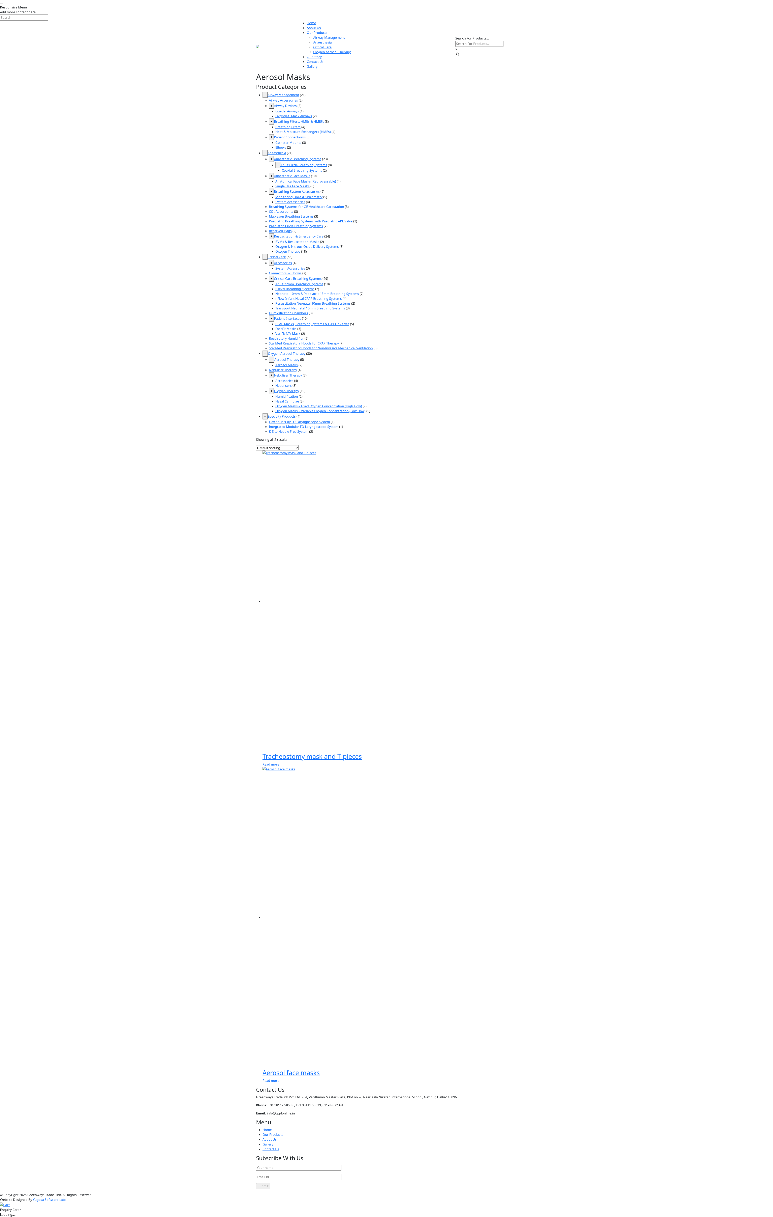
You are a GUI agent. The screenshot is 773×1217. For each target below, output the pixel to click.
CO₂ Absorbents (281, 211)
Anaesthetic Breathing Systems (297, 159)
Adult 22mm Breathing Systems (299, 284)
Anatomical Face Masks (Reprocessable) (305, 181)
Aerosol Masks (286, 365)
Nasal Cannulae (287, 401)
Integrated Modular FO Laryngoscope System (303, 426)
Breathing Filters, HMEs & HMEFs (299, 121)
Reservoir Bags (280, 231)
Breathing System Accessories (297, 191)
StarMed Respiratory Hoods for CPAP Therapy (304, 343)
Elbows (280, 147)
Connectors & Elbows (285, 273)
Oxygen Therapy (287, 251)
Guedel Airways (287, 111)
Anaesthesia (322, 42)
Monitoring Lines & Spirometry (298, 197)
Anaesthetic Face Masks (292, 176)
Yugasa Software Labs (49, 1199)
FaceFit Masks (286, 329)
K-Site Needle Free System (288, 431)
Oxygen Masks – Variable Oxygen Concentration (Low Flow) (320, 411)
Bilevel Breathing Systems (294, 289)
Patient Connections (289, 137)
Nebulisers (283, 385)
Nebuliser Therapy (283, 370)
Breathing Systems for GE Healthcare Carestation (306, 206)
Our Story (314, 57)
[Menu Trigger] (1, 3)
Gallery (312, 66)
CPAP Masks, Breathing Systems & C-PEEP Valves (312, 324)
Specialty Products (282, 416)
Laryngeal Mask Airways (293, 116)
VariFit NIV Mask (287, 333)
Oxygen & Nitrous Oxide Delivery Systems (307, 246)
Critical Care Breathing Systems (298, 278)
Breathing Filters (288, 127)
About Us (314, 28)
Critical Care (322, 47)
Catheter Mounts (288, 142)
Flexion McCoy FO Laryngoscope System (299, 422)
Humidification (286, 396)
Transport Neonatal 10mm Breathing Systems (310, 308)
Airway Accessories (283, 100)
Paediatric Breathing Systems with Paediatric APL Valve (310, 221)
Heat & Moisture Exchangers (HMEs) (303, 132)
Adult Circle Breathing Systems (303, 165)
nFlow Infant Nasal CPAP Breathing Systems (308, 298)
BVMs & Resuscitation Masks (297, 242)
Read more (270, 764)
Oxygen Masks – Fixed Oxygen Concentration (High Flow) (318, 406)
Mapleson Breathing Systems (291, 216)
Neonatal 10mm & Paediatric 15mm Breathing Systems (317, 294)
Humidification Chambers (288, 313)
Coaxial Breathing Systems (302, 170)
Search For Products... (472, 38)
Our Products (317, 32)
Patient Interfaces (287, 318)
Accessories (283, 263)
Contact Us (315, 61)
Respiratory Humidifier (286, 338)
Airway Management (329, 37)
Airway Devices (285, 106)
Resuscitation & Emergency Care (298, 236)
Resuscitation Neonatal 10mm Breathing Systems (312, 303)
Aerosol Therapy (286, 359)
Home (311, 23)
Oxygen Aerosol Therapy (332, 52)
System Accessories (290, 202)
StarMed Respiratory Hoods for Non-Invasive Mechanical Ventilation (321, 348)
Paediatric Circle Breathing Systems (296, 226)
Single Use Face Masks (292, 186)
